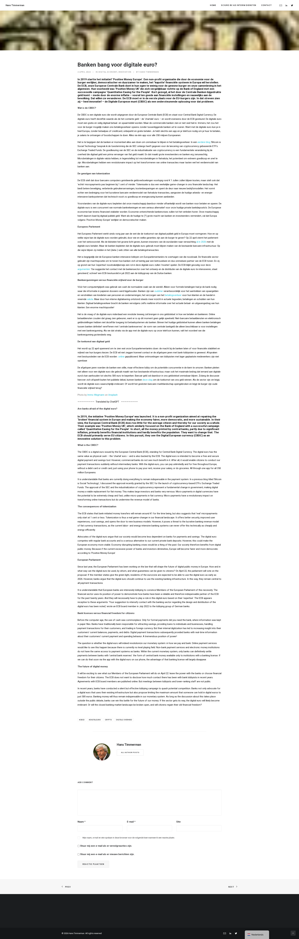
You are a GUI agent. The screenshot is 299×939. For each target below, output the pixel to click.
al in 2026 (201, 241)
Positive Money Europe (127, 79)
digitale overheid (124, 720)
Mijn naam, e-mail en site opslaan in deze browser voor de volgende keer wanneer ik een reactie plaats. (129, 838)
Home (213, 5)
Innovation (124, 72)
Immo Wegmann (95, 394)
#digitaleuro (95, 720)
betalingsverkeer (173, 295)
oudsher (158, 291)
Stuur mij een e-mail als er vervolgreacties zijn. (106, 845)
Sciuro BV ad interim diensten (238, 5)
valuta (90, 299)
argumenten (84, 269)
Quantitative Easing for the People (128, 92)
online (121, 356)
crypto (108, 720)
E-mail (131, 821)
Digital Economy (107, 72)
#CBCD (82, 720)
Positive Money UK (127, 88)
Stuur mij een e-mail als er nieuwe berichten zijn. (107, 854)
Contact (266, 5)
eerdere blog (204, 142)
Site (178, 821)
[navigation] (257, 934)
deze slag (147, 379)
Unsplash (113, 394)
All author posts (130, 752)
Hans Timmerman (149, 72)
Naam (81, 821)
